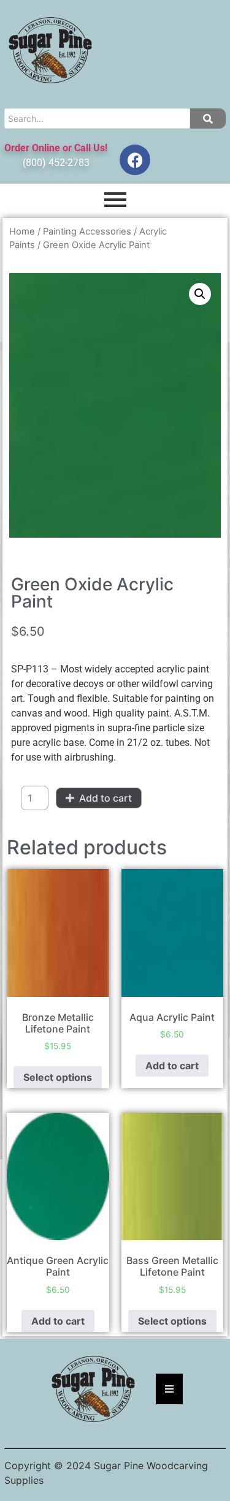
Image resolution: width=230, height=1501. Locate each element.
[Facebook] (135, 160)
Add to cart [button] (172, 1065)
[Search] (208, 118)
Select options (57, 1077)
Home (22, 231)
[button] (200, 294)
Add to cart (105, 798)
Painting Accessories (87, 231)
